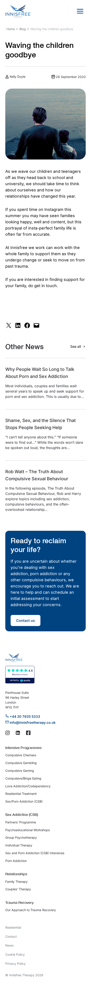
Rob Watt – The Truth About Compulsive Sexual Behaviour (36, 475)
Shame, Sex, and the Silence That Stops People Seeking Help (40, 424)
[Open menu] (80, 11)
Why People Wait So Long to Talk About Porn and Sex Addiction (39, 373)
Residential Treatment (21, 793)
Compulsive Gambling (21, 763)
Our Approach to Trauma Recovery (30, 910)
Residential (13, 927)
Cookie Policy (15, 954)
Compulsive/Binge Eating (23, 778)
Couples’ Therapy (18, 889)
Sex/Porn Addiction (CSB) (24, 801)
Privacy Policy (15, 963)
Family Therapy (16, 881)
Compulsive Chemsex (20, 755)
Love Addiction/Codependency (28, 786)
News (9, 945)
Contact (11, 936)
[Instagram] (7, 732)
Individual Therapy (18, 845)
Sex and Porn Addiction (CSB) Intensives (34, 853)
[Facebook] (28, 732)
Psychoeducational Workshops (27, 830)
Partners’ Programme (20, 822)
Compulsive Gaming (19, 770)
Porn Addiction (16, 861)
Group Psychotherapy (21, 837)
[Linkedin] (18, 732)
